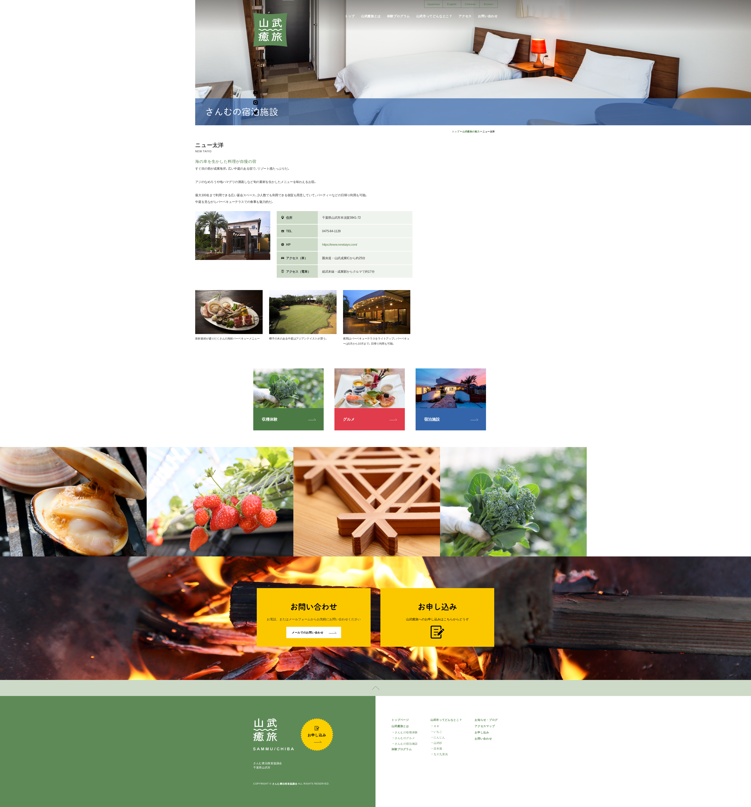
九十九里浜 (441, 754)
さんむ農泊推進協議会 (284, 784)
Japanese (433, 4)
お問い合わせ (488, 16)
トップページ (400, 719)
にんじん (439, 737)
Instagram (255, 102)
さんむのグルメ (405, 738)
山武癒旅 (270, 30)
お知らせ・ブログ (486, 719)
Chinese (470, 4)
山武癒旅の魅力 (471, 131)
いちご (438, 731)
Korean (488, 4)
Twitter (255, 112)
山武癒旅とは (371, 16)
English (451, 4)
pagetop (375, 688)
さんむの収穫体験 (406, 732)
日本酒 (438, 748)
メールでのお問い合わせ (307, 632)
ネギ (436, 726)
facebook (255, 82)
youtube (255, 92)
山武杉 (438, 742)
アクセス (465, 16)
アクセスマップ (485, 726)
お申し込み (482, 732)
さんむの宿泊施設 (406, 743)
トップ (350, 16)
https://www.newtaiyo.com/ (339, 244)
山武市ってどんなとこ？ (434, 16)
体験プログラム (398, 16)
